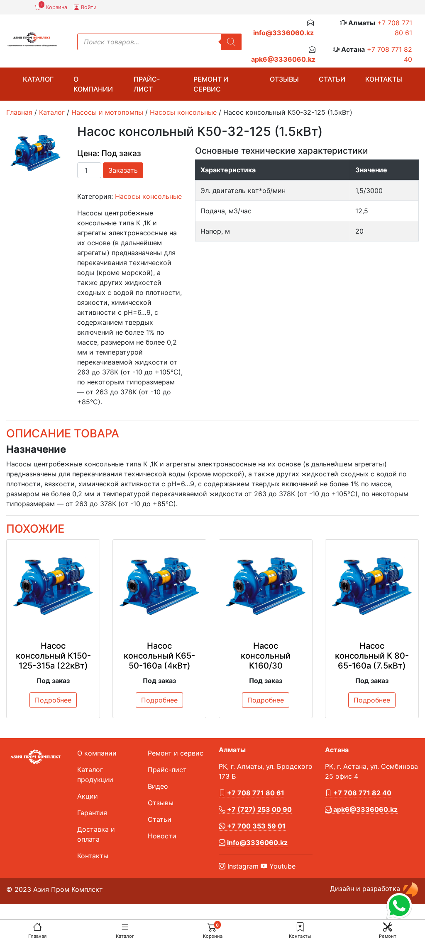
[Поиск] (231, 42)
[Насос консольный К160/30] (265, 586)
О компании (93, 84)
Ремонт (387, 936)
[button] (300, 926)
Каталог (125, 936)
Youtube (281, 866)
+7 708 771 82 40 (361, 793)
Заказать (123, 170)
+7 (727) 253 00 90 (258, 809)
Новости (162, 836)
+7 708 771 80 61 (254, 793)
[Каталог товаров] (124, 926)
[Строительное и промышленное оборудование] (32, 39)
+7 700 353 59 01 (255, 826)
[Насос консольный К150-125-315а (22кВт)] (53, 586)
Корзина (54, 6)
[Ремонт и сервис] (387, 926)
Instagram (242, 866)
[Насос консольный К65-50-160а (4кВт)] (159, 586)
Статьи (332, 79)
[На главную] (37, 926)
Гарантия (92, 813)
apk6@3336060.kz (283, 59)
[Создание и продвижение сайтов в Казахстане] (410, 888)
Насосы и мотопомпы (107, 112)
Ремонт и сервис (210, 84)
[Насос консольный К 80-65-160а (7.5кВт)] (371, 586)
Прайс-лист (147, 84)
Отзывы (284, 79)
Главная (37, 936)
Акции (87, 796)
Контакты (300, 936)
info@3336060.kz (283, 33)
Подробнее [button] (53, 700)
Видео (158, 786)
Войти (88, 7)
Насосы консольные (183, 112)
